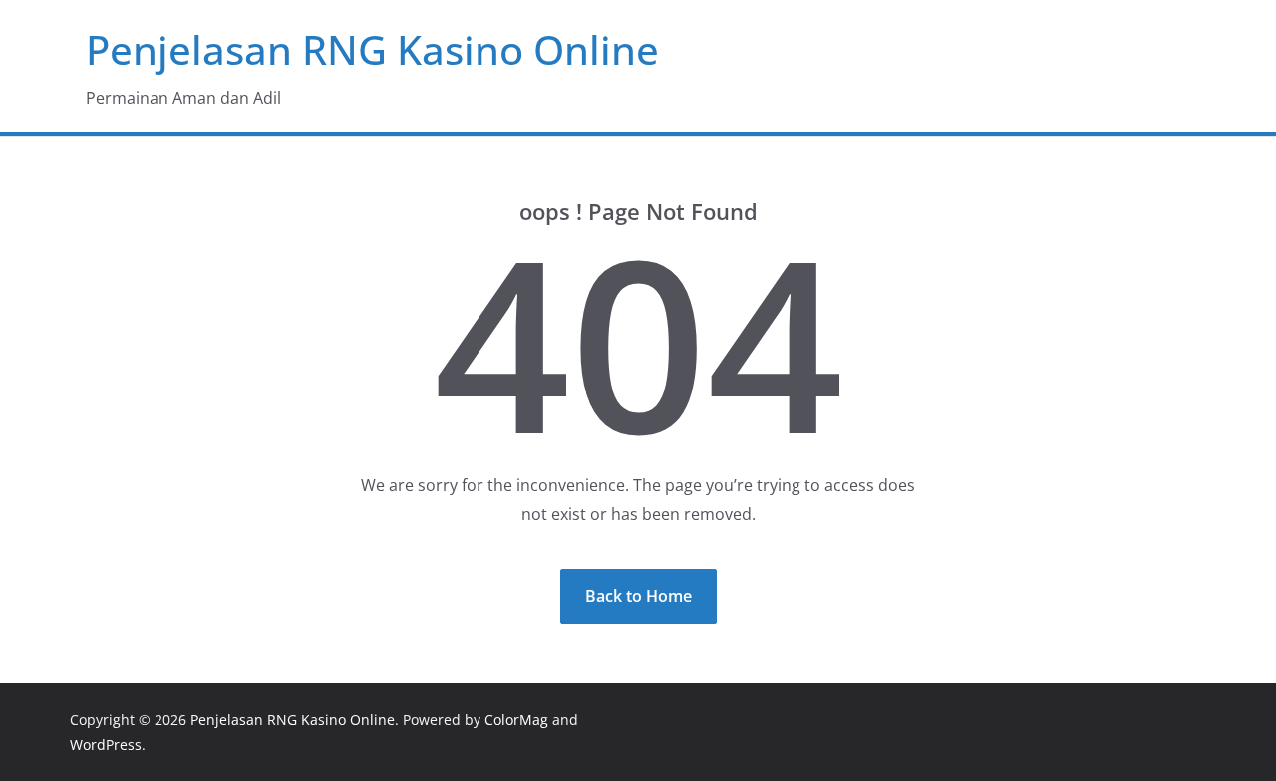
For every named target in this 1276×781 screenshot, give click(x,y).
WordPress (106, 744)
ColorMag (516, 719)
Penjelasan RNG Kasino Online (372, 49)
